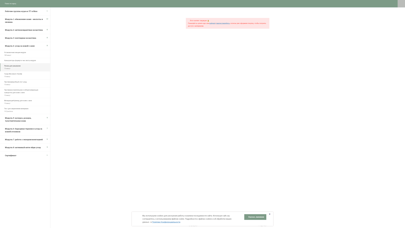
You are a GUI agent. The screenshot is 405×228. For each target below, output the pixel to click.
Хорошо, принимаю (256, 217)
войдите (212, 23)
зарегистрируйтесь (223, 23)
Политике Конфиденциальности (166, 222)
